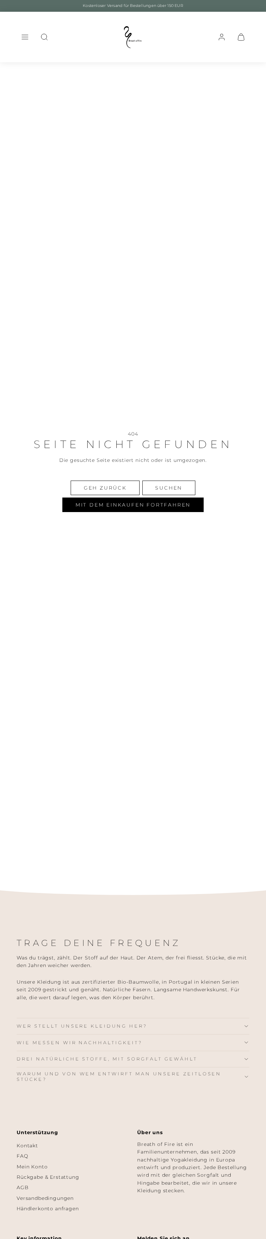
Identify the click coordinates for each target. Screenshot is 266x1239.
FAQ (22, 1156)
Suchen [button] (168, 488)
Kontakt (27, 1145)
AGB (23, 1187)
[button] (25, 37)
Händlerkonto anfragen (48, 1208)
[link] (221, 37)
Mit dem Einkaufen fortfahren (133, 505)
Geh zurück (105, 488)
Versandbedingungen (45, 1198)
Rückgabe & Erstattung (48, 1177)
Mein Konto (32, 1167)
